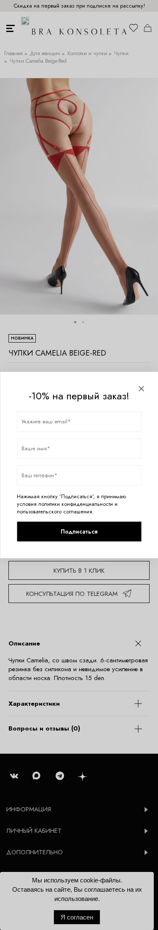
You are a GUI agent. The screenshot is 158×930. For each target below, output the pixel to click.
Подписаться (79, 531)
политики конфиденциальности (75, 504)
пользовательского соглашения (54, 511)
